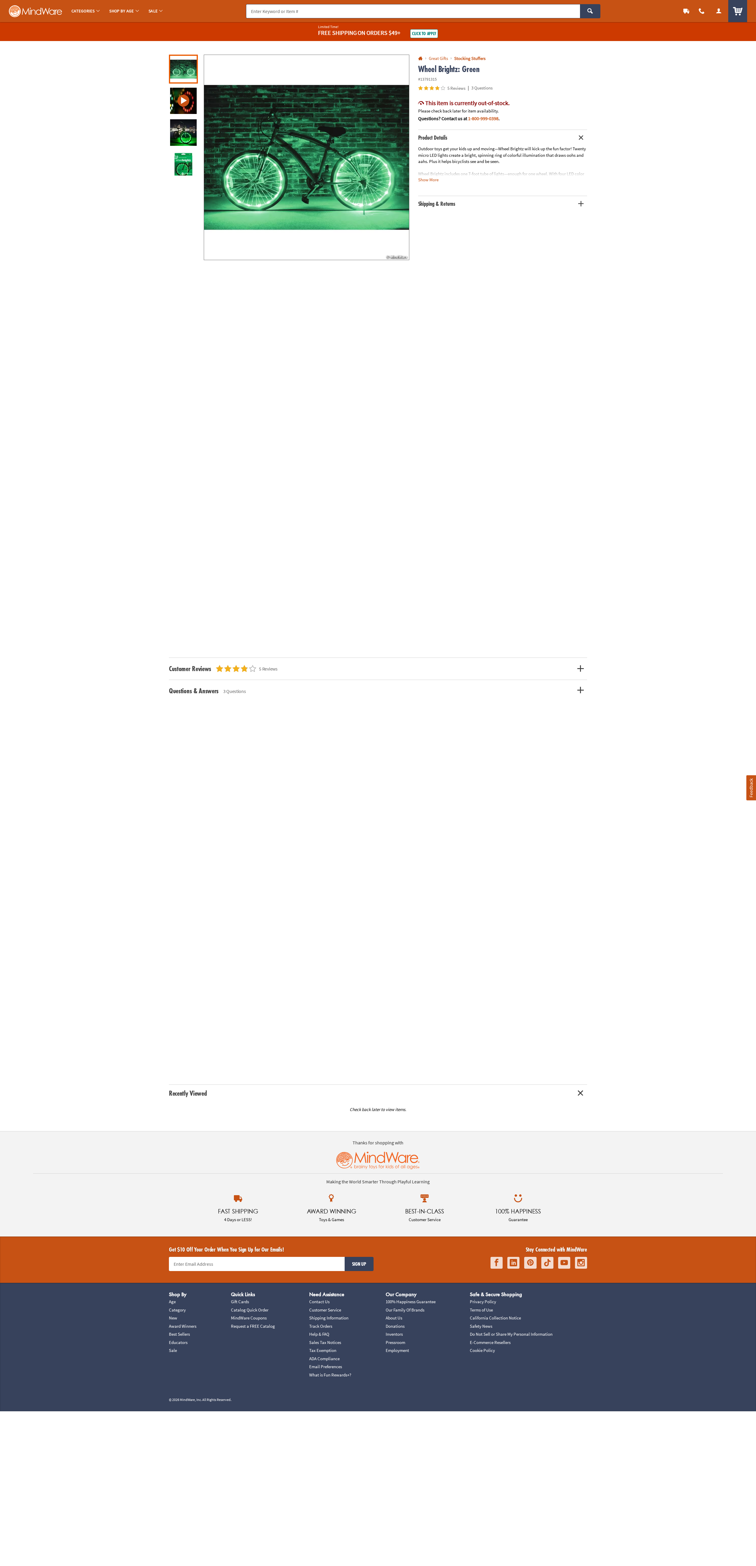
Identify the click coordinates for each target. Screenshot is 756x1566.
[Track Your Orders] (686, 11)
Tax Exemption (322, 1350)
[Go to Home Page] (420, 58)
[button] (306, 157)
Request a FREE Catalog (253, 1326)
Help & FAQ (319, 1334)
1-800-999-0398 (483, 118)
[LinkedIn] (513, 1263)
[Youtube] (564, 1263)
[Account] (718, 11)
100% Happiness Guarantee (411, 1301)
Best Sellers (179, 1334)
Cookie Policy (482, 1350)
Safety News (481, 1326)
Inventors (394, 1334)
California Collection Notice (495, 1318)
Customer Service (325, 1310)
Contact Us (319, 1301)
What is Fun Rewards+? (330, 1375)
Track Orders (320, 1326)
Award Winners (182, 1326)
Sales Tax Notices (325, 1342)
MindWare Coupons (249, 1318)
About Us (394, 1318)
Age (172, 1301)
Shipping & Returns (437, 204)
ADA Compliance (324, 1358)
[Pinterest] (530, 1263)
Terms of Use (481, 1310)
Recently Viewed (188, 1093)
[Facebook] (497, 1263)
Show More (428, 179)
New (173, 1318)
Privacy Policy (483, 1301)
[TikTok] (547, 1263)
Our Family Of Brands (405, 1310)
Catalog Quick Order (249, 1310)
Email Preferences (325, 1366)
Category (177, 1310)
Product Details (432, 137)
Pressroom (395, 1342)
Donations (395, 1326)
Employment (397, 1350)
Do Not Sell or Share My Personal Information (511, 1334)
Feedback (751, 787)
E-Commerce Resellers (490, 1342)
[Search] (590, 11)
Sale (173, 1350)
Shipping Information (328, 1318)
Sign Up (359, 1264)
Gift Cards (240, 1301)
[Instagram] (581, 1263)
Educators (178, 1342)
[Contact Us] (701, 11)
